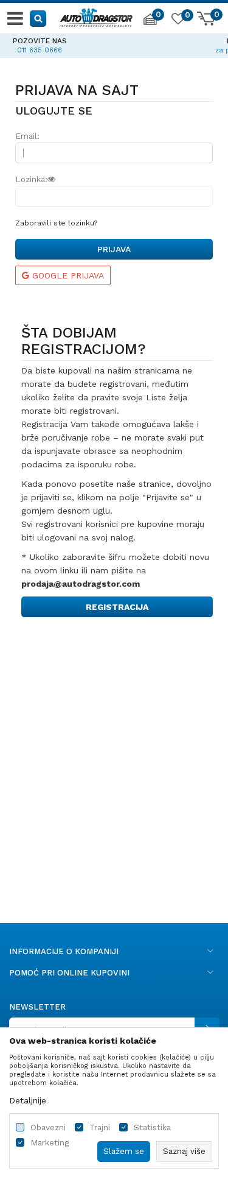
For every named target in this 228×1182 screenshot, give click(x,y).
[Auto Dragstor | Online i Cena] (96, 16)
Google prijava (66, 275)
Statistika (152, 1127)
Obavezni (48, 1127)
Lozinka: (31, 179)
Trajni (99, 1127)
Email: (27, 136)
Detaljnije (27, 1100)
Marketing (49, 1142)
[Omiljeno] (177, 21)
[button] (38, 18)
